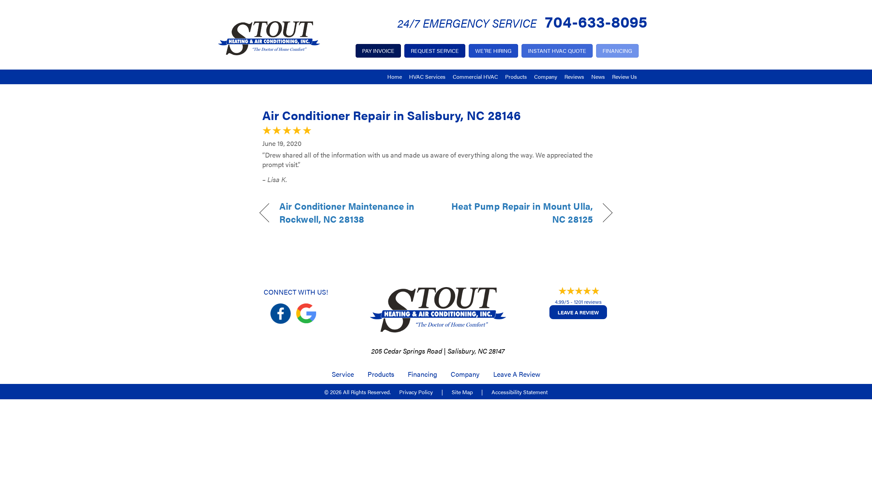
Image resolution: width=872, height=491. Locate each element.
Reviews (574, 76)
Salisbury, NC (467, 351)
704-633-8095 (596, 21)
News (598, 76)
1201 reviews (588, 301)
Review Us (624, 76)
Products (516, 76)
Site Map (462, 392)
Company (545, 76)
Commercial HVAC (475, 76)
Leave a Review (578, 312)
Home (394, 76)
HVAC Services (427, 76)
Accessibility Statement (520, 392)
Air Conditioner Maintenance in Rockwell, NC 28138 (346, 212)
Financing (422, 374)
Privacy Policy (416, 392)
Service (343, 374)
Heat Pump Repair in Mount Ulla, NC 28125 (520, 212)
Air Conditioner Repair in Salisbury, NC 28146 (391, 115)
